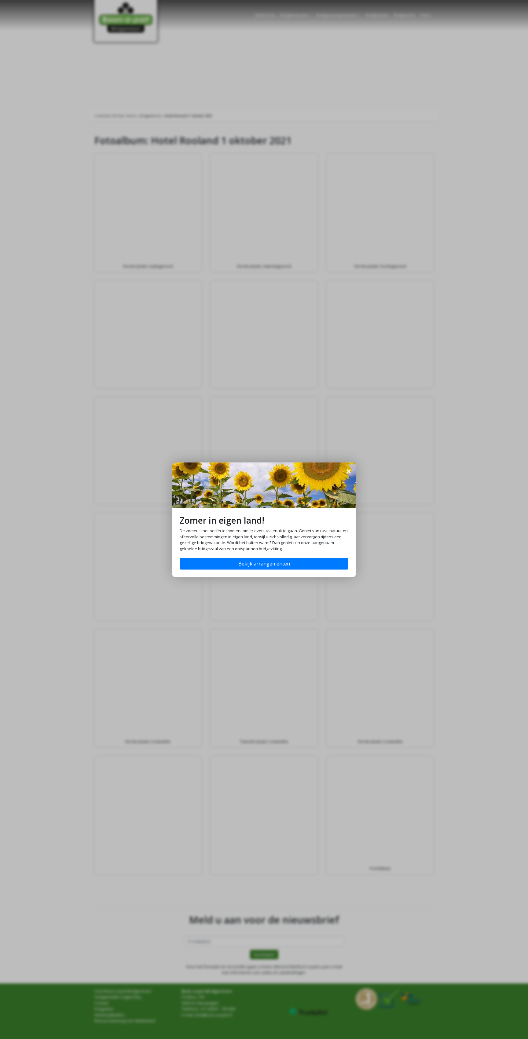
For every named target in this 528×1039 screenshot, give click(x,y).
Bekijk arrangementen (264, 563)
